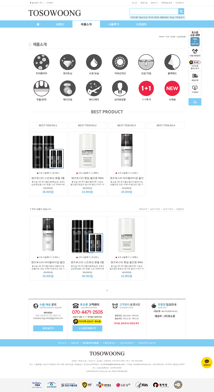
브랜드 (60, 24)
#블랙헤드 (164, 17)
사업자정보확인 (126, 343)
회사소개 (62, 343)
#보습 (172, 17)
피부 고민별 (170, 37)
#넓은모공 (143, 17)
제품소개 (86, 24)
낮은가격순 (155, 209)
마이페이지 (179, 3)
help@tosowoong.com (115, 364)
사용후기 (113, 24)
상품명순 (180, 209)
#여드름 (134, 17)
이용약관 (74, 343)
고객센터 (49, 3)
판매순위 (143, 209)
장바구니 (154, 3)
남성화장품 (181, 37)
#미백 (150, 17)
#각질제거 (180, 17)
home (161, 37)
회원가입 (143, 3)
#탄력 (156, 17)
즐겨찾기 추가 (37, 3)
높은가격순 (168, 209)
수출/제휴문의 (109, 343)
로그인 (134, 3)
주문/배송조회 (166, 3)
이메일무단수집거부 (147, 343)
